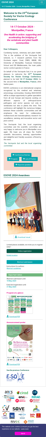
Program (14, 159)
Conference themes (22, 155)
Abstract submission (24, 262)
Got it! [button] (23, 433)
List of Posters (30, 159)
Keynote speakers (24, 165)
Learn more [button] (25, 429)
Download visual (24, 237)
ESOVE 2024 (8, 2)
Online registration (25, 251)
